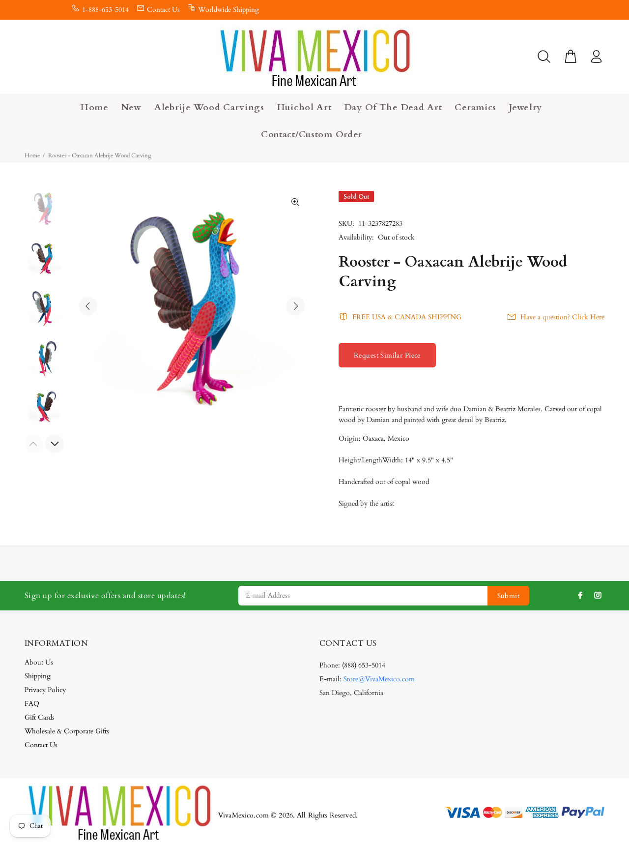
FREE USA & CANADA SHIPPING (406, 317)
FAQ (32, 703)
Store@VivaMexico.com (379, 679)
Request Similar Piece (387, 355)
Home (32, 155)
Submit (508, 596)
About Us (39, 662)
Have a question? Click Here (562, 317)
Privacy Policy (45, 690)
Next (295, 306)
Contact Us (163, 9)
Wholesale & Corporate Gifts (67, 731)
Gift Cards (40, 717)
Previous (88, 306)
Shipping (38, 676)
